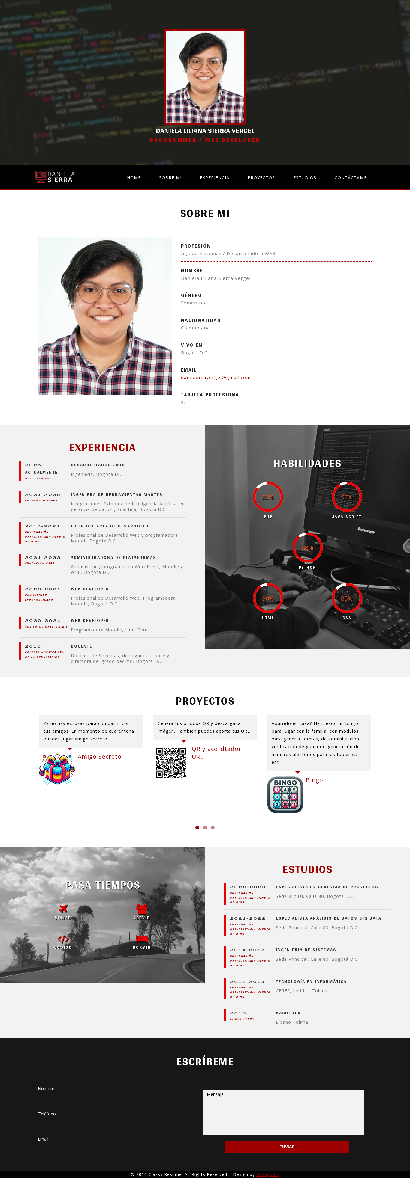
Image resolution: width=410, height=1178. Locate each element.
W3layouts (267, 1174)
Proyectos (261, 177)
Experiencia (214, 177)
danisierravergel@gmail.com (216, 377)
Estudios (304, 177)
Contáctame (351, 177)
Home (134, 177)
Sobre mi (170, 177)
